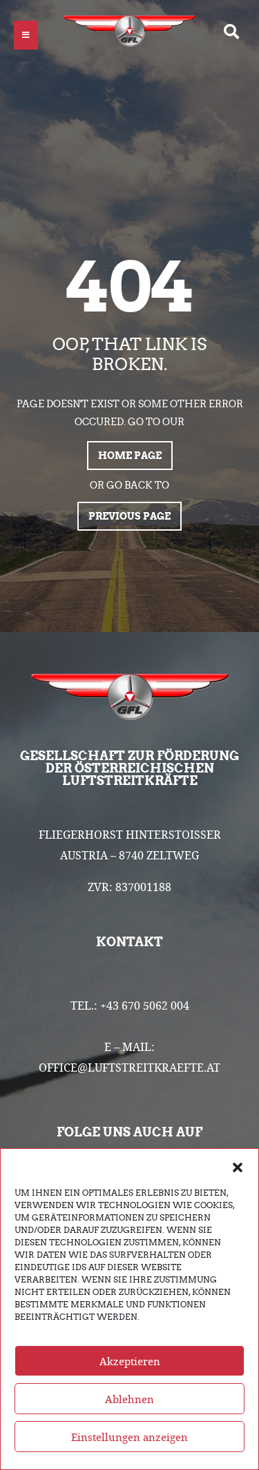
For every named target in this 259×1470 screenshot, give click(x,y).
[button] (237, 1166)
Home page (130, 455)
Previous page (129, 516)
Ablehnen (129, 1399)
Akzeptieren (129, 1361)
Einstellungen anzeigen (129, 1437)
